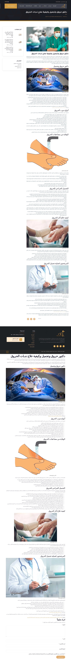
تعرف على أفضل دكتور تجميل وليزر (59, 311)
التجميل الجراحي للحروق (58, 617)
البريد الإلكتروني (62, 643)
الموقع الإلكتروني (62, 648)
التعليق (63, 624)
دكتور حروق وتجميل (38, 617)
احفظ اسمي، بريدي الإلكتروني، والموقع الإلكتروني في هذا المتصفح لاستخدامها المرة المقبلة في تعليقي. (46, 653)
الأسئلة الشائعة (31, 344)
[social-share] (34, 319)
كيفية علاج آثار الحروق (31, 617)
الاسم (64, 638)
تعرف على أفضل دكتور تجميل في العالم (58, 107)
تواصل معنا (32, 346)
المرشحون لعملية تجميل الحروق (47, 617)
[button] (11, 6)
